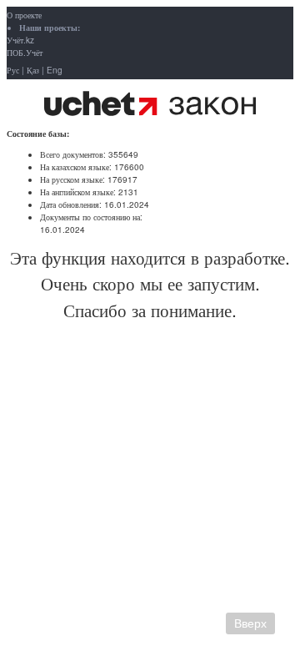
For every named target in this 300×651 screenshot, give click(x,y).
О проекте (24, 15)
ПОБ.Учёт (24, 52)
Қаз (33, 70)
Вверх (250, 623)
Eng (54, 70)
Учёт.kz (20, 40)
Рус (13, 70)
